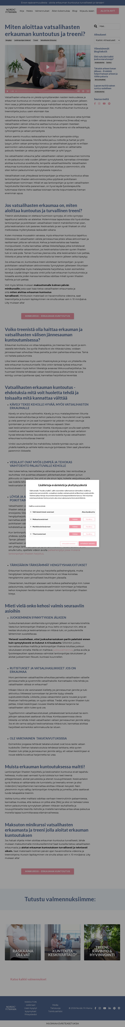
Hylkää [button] (75, 519)
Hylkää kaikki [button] (68, 544)
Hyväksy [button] (89, 519)
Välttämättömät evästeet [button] (42, 512)
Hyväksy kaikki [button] (87, 543)
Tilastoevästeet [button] (38, 534)
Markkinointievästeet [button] (40, 526)
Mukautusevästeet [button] (39, 519)
